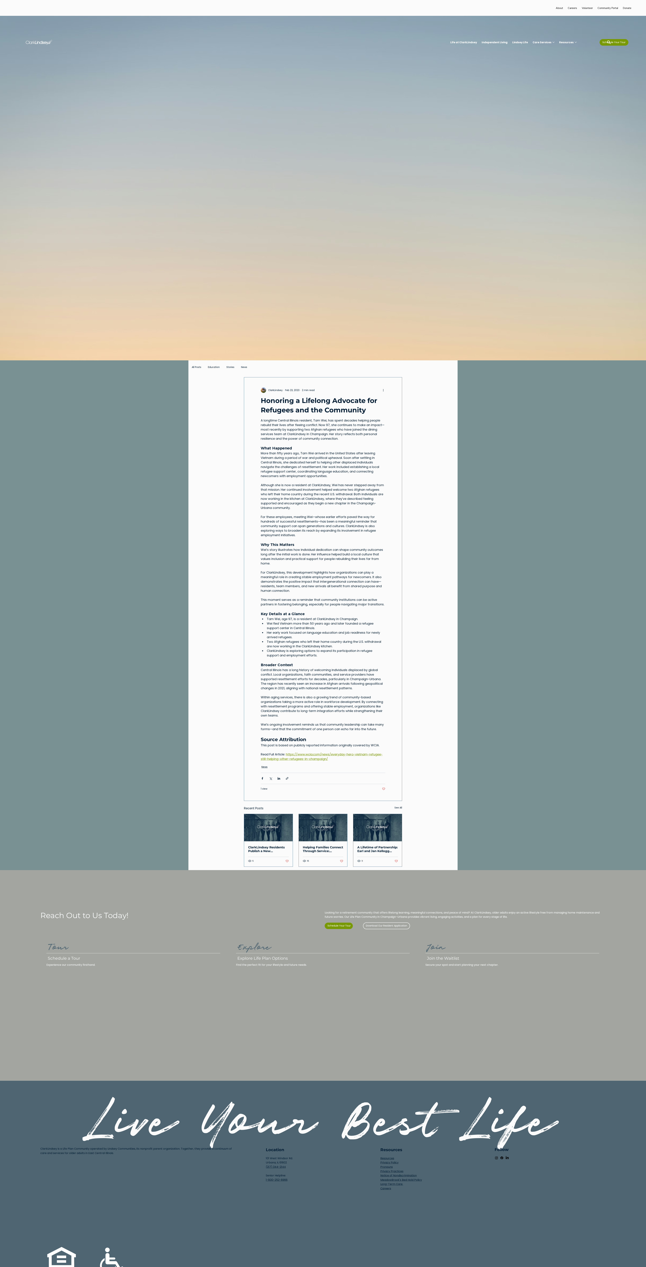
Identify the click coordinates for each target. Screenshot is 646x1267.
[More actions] (383, 390)
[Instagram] (496, 1158)
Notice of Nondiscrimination (398, 1175)
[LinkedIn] (507, 1158)
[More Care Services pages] (553, 42)
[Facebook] (502, 1158)
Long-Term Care (391, 1184)
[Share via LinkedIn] (278, 778)
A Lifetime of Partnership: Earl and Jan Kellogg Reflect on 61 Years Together (377, 849)
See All (398, 807)
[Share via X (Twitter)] (270, 778)
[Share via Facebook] (262, 778)
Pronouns (386, 1167)
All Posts (196, 367)
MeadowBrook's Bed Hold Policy (401, 1180)
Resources (387, 1158)
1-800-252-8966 (277, 1180)
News (244, 367)
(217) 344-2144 (276, 1167)
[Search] (608, 42)
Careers (385, 1188)
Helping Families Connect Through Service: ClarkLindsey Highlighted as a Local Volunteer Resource (323, 849)
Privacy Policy (389, 1162)
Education (214, 367)
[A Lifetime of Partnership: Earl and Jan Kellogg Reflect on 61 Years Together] (377, 827)
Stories (230, 367)
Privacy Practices (391, 1171)
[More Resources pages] (576, 42)
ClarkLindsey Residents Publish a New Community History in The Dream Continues (266, 849)
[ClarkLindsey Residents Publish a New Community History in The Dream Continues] (268, 827)
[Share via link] (287, 778)
